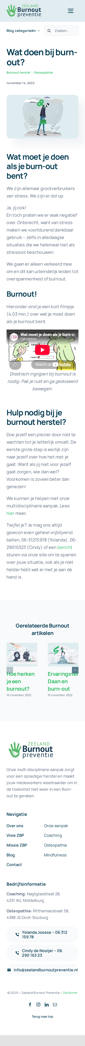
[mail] (55, 1004)
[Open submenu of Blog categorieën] (38, 31)
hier (11, 513)
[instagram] (38, 1004)
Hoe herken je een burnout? (20, 681)
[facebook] (30, 1004)
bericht (65, 547)
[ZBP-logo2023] (24, 6)
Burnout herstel (18, 72)
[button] (42, 234)
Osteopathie (43, 72)
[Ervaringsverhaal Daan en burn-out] (63, 654)
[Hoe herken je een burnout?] (22, 654)
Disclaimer (70, 993)
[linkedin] (47, 1004)
